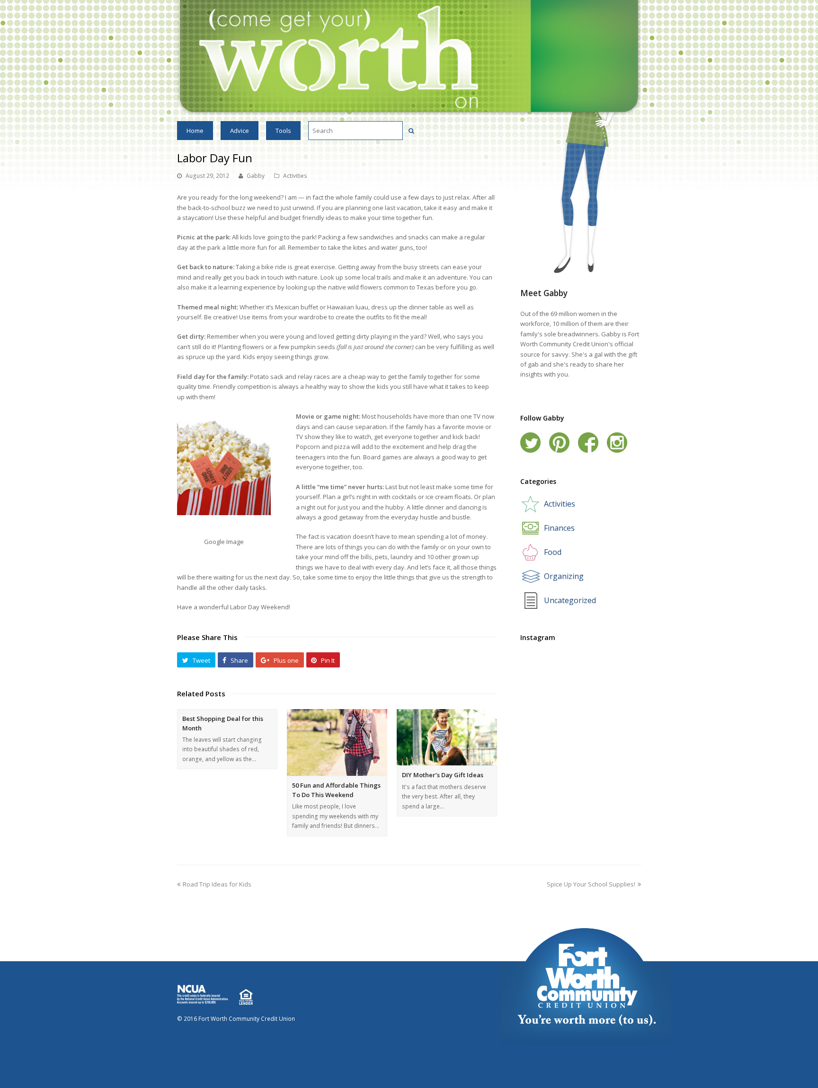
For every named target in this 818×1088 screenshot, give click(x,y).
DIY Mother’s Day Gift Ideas (442, 775)
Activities (295, 176)
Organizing (564, 576)
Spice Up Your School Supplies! (591, 884)
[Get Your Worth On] (409, 57)
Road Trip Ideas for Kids (217, 884)
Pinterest (559, 442)
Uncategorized (570, 600)
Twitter (530, 442)
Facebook (588, 442)
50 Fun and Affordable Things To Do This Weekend (336, 790)
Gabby (256, 176)
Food (552, 552)
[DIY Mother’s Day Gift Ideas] (447, 737)
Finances (559, 528)
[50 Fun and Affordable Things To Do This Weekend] (337, 742)
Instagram (617, 442)
